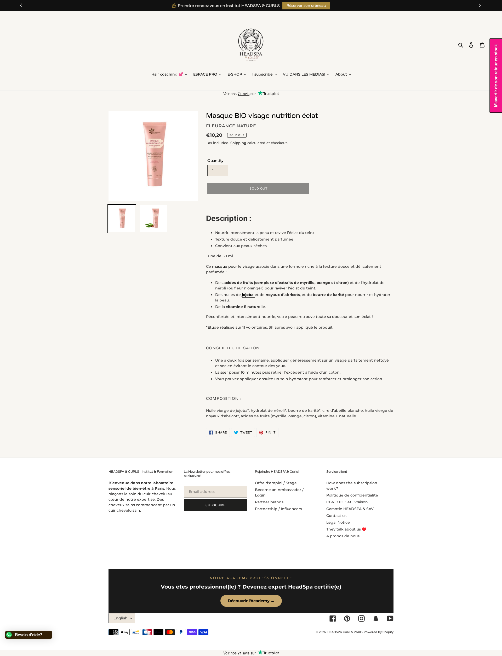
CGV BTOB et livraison (347, 502)
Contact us (336, 515)
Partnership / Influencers (278, 508)
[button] (480, 6)
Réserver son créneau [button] (306, 5)
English (120, 618)
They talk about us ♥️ (346, 529)
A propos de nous (343, 536)
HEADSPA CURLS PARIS (345, 632)
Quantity (215, 160)
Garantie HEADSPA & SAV (350, 508)
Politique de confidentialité (352, 495)
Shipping (238, 143)
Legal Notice (338, 522)
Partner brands (269, 502)
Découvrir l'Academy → (251, 600)
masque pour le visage (233, 266)
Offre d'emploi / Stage (276, 483)
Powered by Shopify (378, 632)
